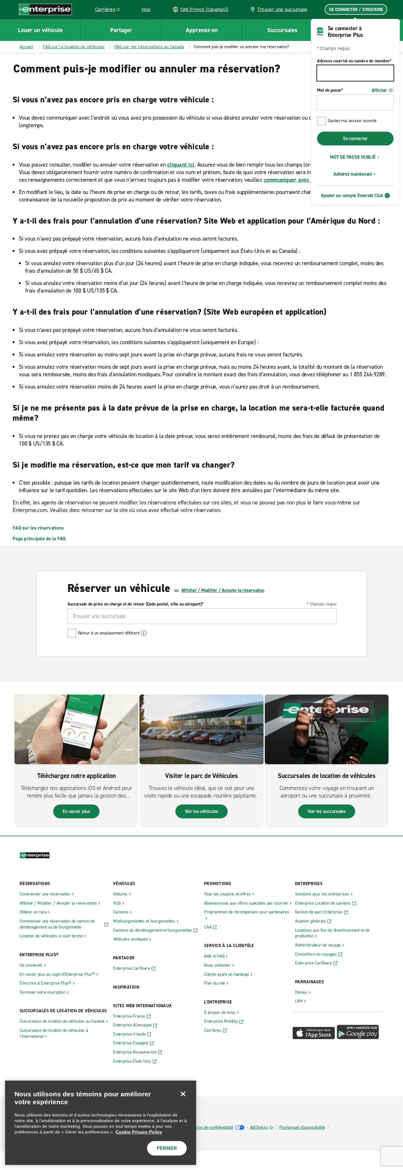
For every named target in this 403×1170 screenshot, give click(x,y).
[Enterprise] (45, 9)
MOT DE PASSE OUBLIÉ (352, 157)
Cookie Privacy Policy (139, 1131)
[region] (100, 1123)
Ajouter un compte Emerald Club (352, 195)
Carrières (109, 10)
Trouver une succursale (282, 9)
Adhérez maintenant (352, 174)
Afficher (379, 90)
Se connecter (355, 138)
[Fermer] (183, 1094)
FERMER (167, 1148)
